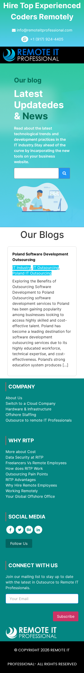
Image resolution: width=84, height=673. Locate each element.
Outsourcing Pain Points (27, 474)
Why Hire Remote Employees (31, 485)
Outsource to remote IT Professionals (39, 420)
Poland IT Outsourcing (32, 273)
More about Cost (21, 451)
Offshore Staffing (21, 414)
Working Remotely (22, 490)
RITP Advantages (21, 479)
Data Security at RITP (24, 457)
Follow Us (19, 543)
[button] (77, 55)
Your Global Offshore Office (30, 496)
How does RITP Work (24, 468)
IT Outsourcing (46, 267)
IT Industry (21, 267)
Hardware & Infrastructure (28, 409)
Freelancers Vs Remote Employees (36, 462)
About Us (14, 397)
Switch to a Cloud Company (31, 403)
